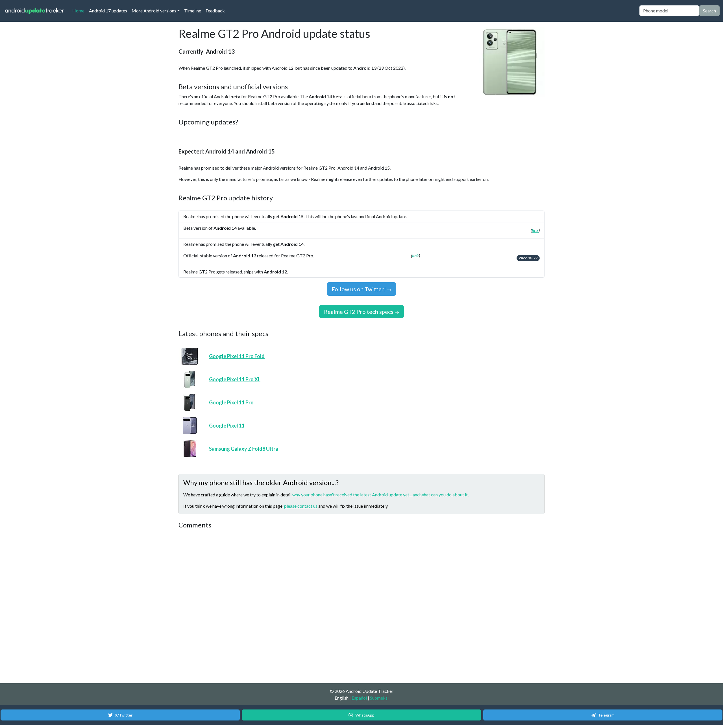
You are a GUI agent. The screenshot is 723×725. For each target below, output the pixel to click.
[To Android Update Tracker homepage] (34, 11)
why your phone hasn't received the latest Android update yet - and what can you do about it (380, 494)
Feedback (215, 10)
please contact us (300, 506)
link (535, 230)
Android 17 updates (108, 10)
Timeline (192, 10)
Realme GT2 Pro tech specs (359, 311)
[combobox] (669, 10)
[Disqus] (284, 606)
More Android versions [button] (154, 10)
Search (709, 10)
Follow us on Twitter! (359, 289)
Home (79, 10)
